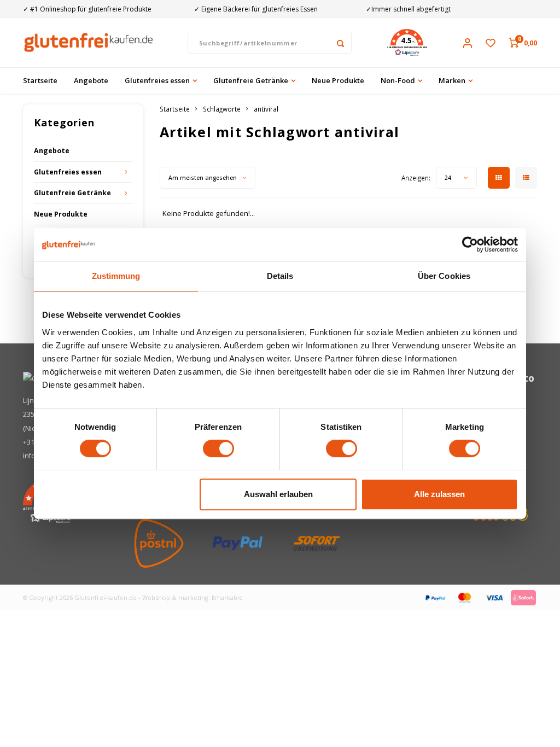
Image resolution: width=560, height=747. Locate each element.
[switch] (218, 448)
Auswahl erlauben (278, 494)
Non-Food (398, 80)
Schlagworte (222, 108)
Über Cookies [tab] (444, 276)
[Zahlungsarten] (435, 597)
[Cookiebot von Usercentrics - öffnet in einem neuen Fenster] (470, 244)
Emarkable (227, 597)
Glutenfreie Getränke (250, 80)
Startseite (40, 80)
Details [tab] (280, 276)
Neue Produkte (338, 80)
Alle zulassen (439, 494)
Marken (452, 80)
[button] (407, 42)
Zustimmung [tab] (116, 276)
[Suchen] (341, 43)
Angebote (91, 80)
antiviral (266, 108)
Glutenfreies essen (157, 80)
